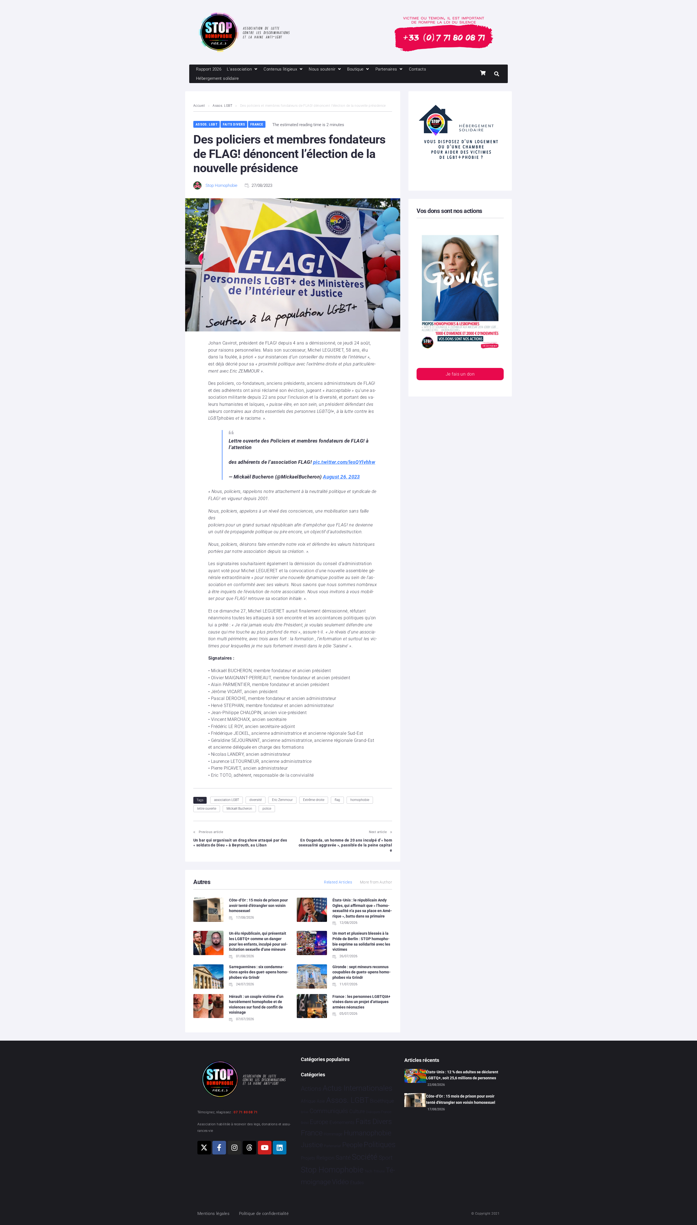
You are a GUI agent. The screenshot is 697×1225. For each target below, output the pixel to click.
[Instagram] (234, 1147)
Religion (325, 1158)
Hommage (333, 1134)
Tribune (379, 1171)
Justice (312, 1145)
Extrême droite (313, 800)
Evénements (341, 1122)
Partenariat (332, 1146)
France (256, 124)
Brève (304, 1112)
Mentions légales (213, 1213)
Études (357, 1182)
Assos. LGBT (222, 106)
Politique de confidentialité (264, 1213)
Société (364, 1157)
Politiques (380, 1144)
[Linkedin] (279, 1147)
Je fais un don (460, 374)
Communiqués (329, 1111)
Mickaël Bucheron (239, 808)
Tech (368, 1171)
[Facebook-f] (219, 1147)
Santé (343, 1157)
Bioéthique (382, 1101)
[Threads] (249, 1147)
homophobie (359, 800)
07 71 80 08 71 (246, 1112)
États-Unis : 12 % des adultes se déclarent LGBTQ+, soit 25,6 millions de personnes (462, 1075)
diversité (255, 800)
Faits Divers (234, 124)
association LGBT (226, 800)
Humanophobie (367, 1133)
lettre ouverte (206, 808)
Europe (319, 1122)
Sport (386, 1157)
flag (337, 800)
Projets (308, 1158)
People (352, 1145)
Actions (311, 1088)
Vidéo (340, 1182)
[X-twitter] (204, 1147)
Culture (357, 1111)
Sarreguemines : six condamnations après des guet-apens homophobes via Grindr (259, 972)
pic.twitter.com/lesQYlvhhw (344, 462)
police (266, 808)
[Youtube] (264, 1147)
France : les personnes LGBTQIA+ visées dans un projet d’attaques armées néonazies (361, 1001)
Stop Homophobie (221, 185)
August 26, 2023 (341, 477)
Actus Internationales (357, 1088)
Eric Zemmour (282, 800)
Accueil (199, 106)
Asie (321, 1101)
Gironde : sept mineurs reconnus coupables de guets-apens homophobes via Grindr (361, 972)
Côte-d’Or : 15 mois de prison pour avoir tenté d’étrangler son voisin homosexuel (258, 905)
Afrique (308, 1101)
